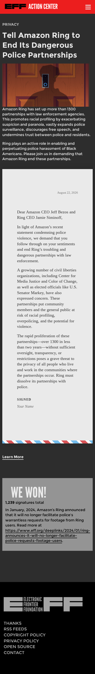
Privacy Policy (21, 640)
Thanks (12, 623)
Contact (14, 652)
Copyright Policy (24, 634)
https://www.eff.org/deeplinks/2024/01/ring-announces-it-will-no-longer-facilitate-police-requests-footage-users (47, 535)
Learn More (13, 456)
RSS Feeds (15, 629)
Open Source (19, 646)
